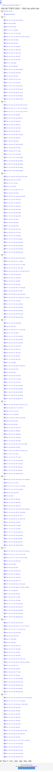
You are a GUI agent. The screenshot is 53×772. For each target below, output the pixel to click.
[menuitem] (1, 3)
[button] (1, 1)
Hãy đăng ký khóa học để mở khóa (26, 768)
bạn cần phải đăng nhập (31, 766)
